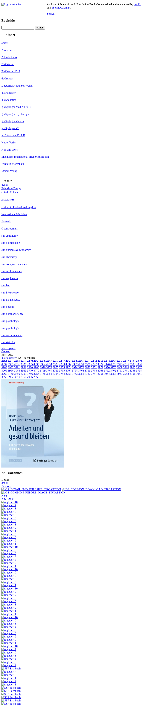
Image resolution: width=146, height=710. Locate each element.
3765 (55, 370)
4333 (55, 364)
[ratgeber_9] (8, 505)
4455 (81, 360)
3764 (68, 370)
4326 (107, 364)
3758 (132, 370)
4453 (107, 360)
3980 (30, 367)
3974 (68, 367)
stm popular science (12, 313)
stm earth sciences (11, 271)
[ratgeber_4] (8, 521)
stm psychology (10, 320)
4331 (81, 364)
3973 (81, 367)
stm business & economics (16, 249)
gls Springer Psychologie (15, 114)
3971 (94, 367)
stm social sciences (11, 335)
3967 (132, 367)
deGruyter (7, 78)
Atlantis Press (9, 57)
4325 (119, 364)
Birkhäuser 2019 (10, 71)
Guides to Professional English (18, 207)
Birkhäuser (7, 64)
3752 (81, 373)
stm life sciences (10, 292)
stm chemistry (9, 256)
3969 (119, 367)
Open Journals (9, 228)
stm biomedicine (10, 242)
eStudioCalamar (61, 7)
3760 (4, 373)
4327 (94, 364)
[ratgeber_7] (8, 511)
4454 (94, 360)
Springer (7, 199)
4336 (17, 364)
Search (50, 13)
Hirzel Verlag (8, 142)
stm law (5, 285)
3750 (17, 376)
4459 (30, 360)
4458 (43, 360)
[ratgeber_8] (8, 508)
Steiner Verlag (9, 170)
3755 (43, 373)
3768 (94, 370)
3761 (119, 370)
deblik (137, 4)
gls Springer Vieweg (12, 121)
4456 (68, 360)
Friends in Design (11, 188)
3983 (4, 367)
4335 (30, 364)
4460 (17, 360)
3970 (107, 367)
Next (4, 495)
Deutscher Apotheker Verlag (17, 85)
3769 (43, 370)
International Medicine (14, 214)
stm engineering (10, 278)
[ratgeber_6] (8, 514)
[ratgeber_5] (8, 518)
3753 (68, 373)
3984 (132, 364)
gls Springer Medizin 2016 (16, 106)
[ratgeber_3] (8, 524)
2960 (4, 498)
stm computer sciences (14, 264)
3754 (55, 373)
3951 (132, 373)
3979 (43, 367)
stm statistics (8, 342)
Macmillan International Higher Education (25, 156)
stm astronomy (9, 235)
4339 (132, 360)
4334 (43, 364)
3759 (17, 373)
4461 (4, 360)
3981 (17, 367)
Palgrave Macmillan (12, 163)
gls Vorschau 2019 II (13, 135)
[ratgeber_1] (8, 530)
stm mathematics (10, 299)
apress (4, 42)
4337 (4, 364)
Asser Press (7, 50)
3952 (4, 376)
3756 (30, 373)
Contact (5, 351)
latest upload (8, 348)
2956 (30, 376)
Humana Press (9, 149)
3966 (4, 370)
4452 (119, 360)
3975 (55, 367)
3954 (107, 373)
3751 (94, 373)
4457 (55, 360)
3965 (17, 370)
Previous (6, 486)
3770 (30, 370)
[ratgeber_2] (8, 527)
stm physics (7, 306)
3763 (81, 370)
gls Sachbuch (8, 99)
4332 (68, 364)
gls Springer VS (10, 128)
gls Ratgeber (8, 92)
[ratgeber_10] (9, 502)
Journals (6, 221)
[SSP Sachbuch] (32, 466)
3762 (107, 370)
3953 (119, 373)
